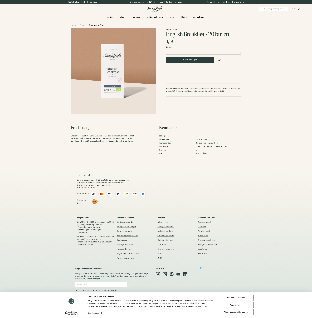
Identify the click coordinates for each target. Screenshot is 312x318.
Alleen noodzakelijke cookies (236, 312)
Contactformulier (124, 231)
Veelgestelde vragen (126, 227)
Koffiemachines (154, 17)
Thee (122, 17)
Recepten (202, 254)
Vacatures (202, 249)
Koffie (109, 17)
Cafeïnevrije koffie (165, 236)
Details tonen (93, 313)
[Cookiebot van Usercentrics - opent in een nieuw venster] (71, 313)
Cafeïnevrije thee (165, 240)
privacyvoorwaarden (107, 290)
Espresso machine (165, 249)
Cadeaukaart (122, 240)
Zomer (171, 17)
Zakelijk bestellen (125, 245)
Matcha (160, 254)
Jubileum (183, 17)
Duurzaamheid (204, 222)
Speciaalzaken (198, 17)
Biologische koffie (165, 227)
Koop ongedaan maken (127, 236)
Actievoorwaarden (125, 222)
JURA (159, 258)
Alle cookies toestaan (236, 298)
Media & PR (203, 236)
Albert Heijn (162, 222)
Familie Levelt (204, 231)
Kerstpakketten (124, 249)
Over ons (202, 227)
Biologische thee (165, 231)
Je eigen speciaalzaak (207, 245)
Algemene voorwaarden (128, 254)
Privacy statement (125, 258)
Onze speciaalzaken (207, 240)
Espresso (161, 245)
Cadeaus (136, 17)
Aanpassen (234, 305)
